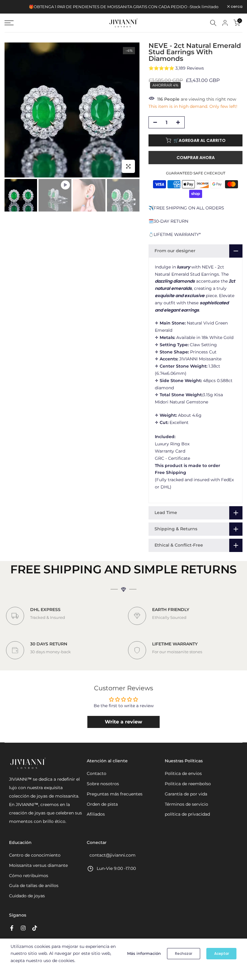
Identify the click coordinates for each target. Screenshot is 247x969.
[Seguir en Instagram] (23, 928)
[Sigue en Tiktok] (34, 928)
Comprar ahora (196, 158)
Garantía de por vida (186, 794)
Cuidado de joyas (27, 895)
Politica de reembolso (188, 783)
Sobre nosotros (103, 783)
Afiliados (96, 814)
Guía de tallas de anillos (33, 885)
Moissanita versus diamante (38, 865)
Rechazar (183, 953)
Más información (144, 953)
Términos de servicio (186, 804)
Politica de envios (183, 773)
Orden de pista (102, 804)
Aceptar (221, 953)
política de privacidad (187, 814)
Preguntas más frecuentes (114, 794)
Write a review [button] (123, 722)
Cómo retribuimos (28, 875)
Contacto (96, 773)
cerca (13, 7)
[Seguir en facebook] (11, 928)
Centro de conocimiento (35, 855)
